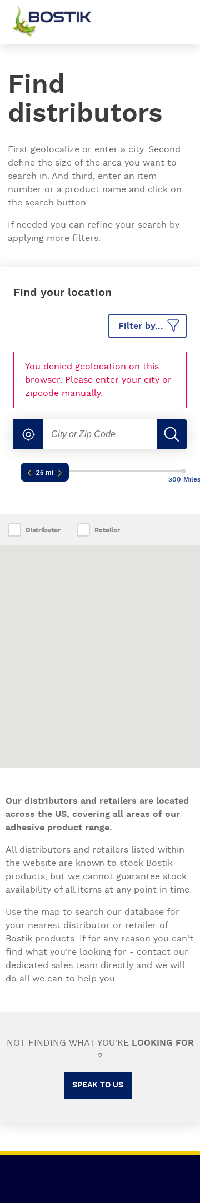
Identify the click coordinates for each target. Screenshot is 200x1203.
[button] (28, 434)
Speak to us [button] (97, 1085)
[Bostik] (60, 22)
